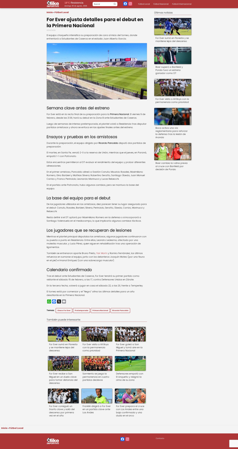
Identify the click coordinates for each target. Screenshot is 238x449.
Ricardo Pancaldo (120, 310)
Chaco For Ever (64, 310)
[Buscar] (114, 4)
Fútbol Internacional (181, 4)
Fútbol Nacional (160, 4)
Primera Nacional (100, 310)
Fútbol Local (144, 4)
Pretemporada (81, 310)
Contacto (160, 438)
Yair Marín (101, 253)
